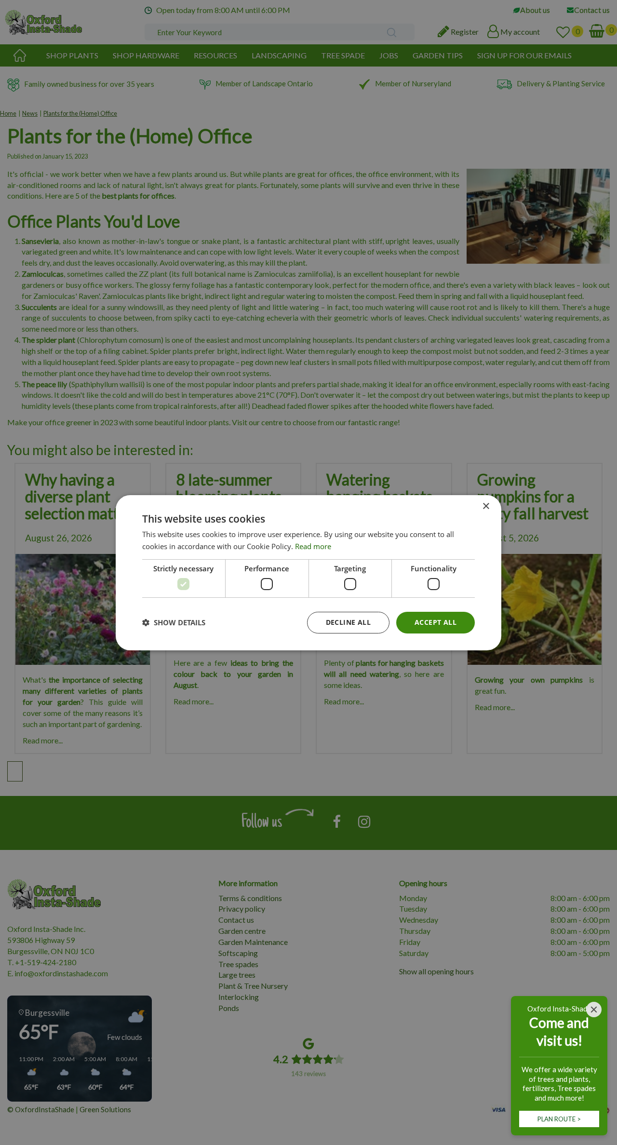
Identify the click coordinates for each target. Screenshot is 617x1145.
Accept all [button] (435, 622)
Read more (313, 546)
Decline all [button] (348, 622)
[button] (173, 622)
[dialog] (308, 572)
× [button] (485, 506)
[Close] (594, 1009)
